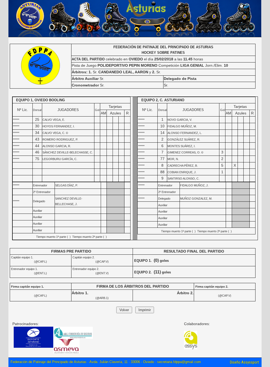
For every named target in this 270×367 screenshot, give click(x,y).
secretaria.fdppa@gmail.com (179, 362)
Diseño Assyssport (244, 362)
